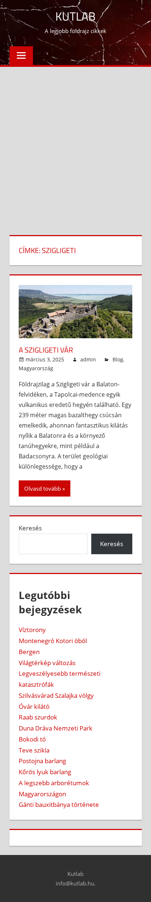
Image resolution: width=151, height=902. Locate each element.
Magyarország (36, 368)
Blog (118, 359)
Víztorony (32, 629)
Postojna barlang (42, 761)
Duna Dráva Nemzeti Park (55, 728)
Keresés (30, 528)
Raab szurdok (38, 717)
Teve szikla (34, 750)
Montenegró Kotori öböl (53, 640)
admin (88, 359)
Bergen (29, 651)
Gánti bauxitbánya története (59, 804)
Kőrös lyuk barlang (45, 772)
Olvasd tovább (42, 488)
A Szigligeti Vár (46, 350)
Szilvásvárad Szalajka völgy (56, 695)
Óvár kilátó (34, 706)
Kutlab (75, 16)
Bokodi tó (32, 739)
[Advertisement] (75, 146)
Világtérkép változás (47, 663)
